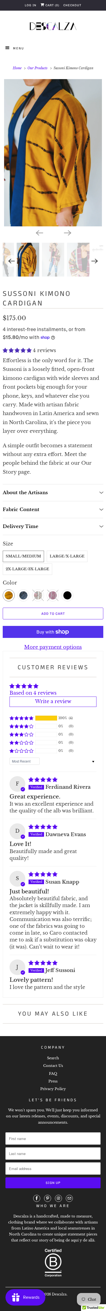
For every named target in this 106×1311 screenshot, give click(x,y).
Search (53, 1058)
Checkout (72, 5)
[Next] (67, 232)
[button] (18, 350)
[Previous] (39, 232)
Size (8, 544)
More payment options (53, 647)
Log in (30, 5)
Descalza (59, 1294)
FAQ (53, 1073)
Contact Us (53, 1065)
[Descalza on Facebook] (36, 1198)
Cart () (51, 5)
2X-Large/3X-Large (27, 569)
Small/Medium (23, 556)
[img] (43, 780)
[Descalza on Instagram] (58, 1198)
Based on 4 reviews (33, 693)
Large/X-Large (67, 556)
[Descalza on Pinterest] (47, 1198)
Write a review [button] (53, 701)
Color (10, 583)
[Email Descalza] (69, 1198)
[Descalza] (53, 27)
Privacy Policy (53, 1089)
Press (53, 1081)
